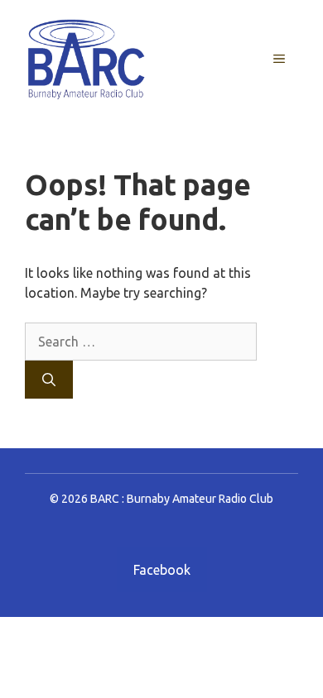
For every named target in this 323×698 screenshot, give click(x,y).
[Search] (49, 380)
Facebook (161, 569)
